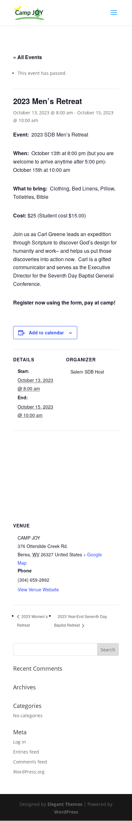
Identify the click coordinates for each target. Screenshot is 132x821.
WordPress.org (29, 772)
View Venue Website (38, 589)
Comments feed (30, 762)
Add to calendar (46, 332)
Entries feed (26, 752)
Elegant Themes (64, 804)
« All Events (27, 57)
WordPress (66, 812)
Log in (19, 742)
